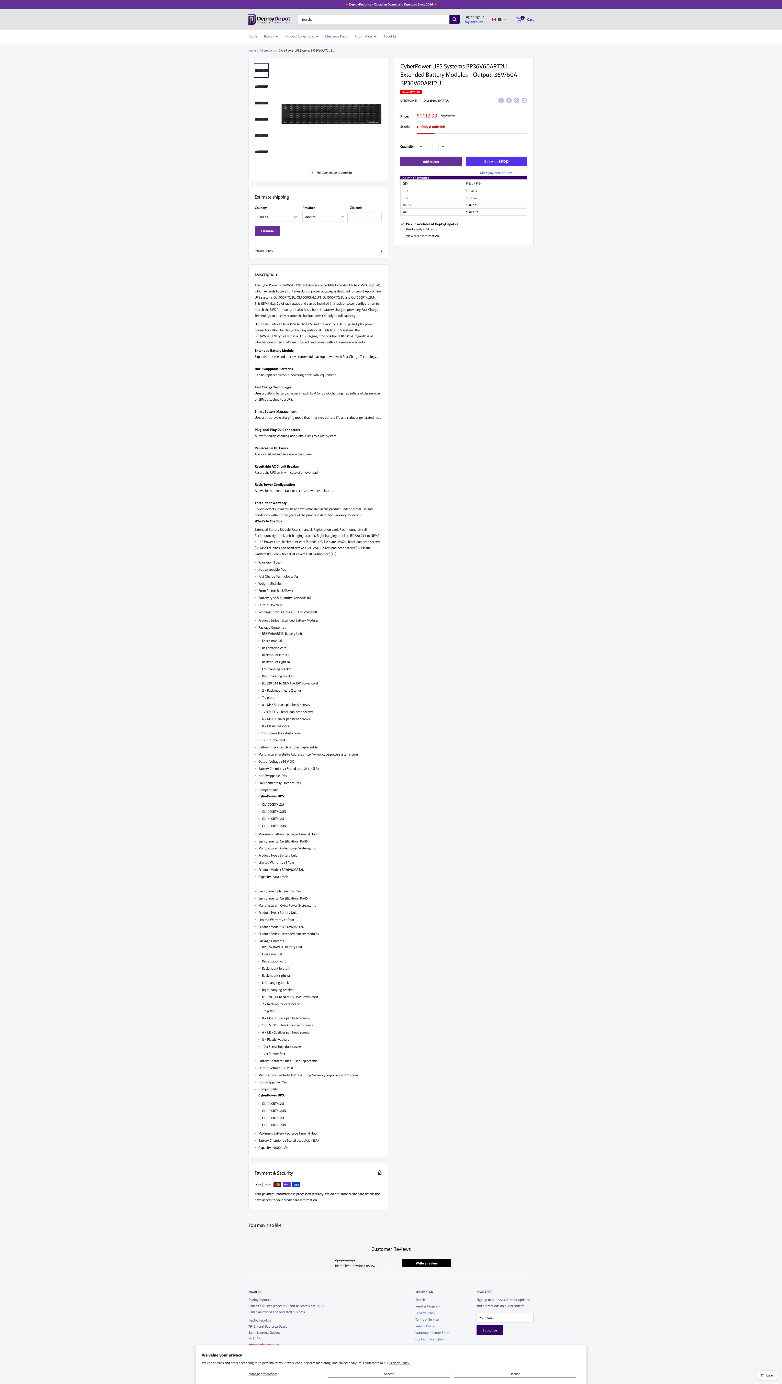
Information (363, 36)
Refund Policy (263, 250)
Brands (269, 36)
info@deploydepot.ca (263, 1344)
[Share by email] (524, 100)
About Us (389, 36)
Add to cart (431, 161)
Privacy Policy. (399, 1362)
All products (267, 50)
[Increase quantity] (443, 146)
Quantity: (407, 146)
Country (261, 207)
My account (474, 21)
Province (308, 207)
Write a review (427, 1263)
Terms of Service (427, 1319)
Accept (389, 1373)
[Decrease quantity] (421, 146)
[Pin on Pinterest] (509, 100)
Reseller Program (427, 1306)
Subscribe (490, 1330)
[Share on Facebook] (501, 100)
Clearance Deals (336, 36)
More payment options (496, 172)
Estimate (267, 230)
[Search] (454, 19)
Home (252, 36)
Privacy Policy (425, 1312)
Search (420, 1299)
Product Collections (300, 36)
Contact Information (430, 1339)
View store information (422, 235)
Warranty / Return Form (432, 1332)
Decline (515, 1373)
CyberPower (408, 100)
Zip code (356, 207)
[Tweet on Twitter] (517, 100)
